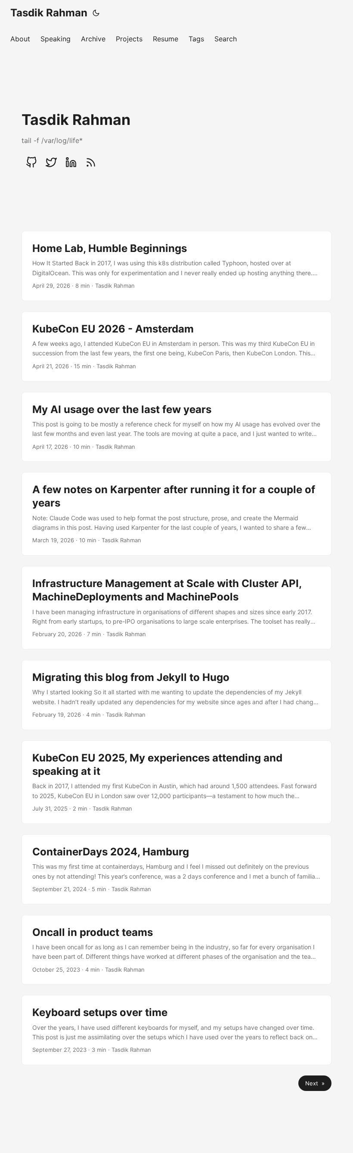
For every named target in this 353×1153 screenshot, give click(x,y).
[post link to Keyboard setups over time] (176, 1030)
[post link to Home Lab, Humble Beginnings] (176, 266)
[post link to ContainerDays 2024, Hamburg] (176, 869)
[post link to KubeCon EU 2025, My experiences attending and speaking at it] (176, 782)
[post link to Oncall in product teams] (176, 950)
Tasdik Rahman (48, 12)
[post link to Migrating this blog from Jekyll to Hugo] (176, 695)
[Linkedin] (71, 162)
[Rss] (91, 162)
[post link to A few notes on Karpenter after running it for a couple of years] (176, 513)
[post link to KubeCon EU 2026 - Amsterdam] (176, 346)
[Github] (31, 162)
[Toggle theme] (96, 13)
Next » (315, 1083)
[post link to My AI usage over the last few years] (176, 427)
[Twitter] (51, 162)
